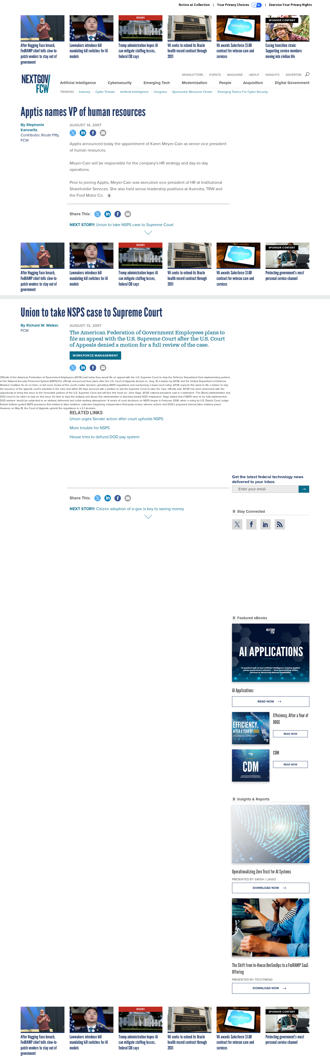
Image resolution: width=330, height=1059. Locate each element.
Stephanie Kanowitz (32, 127)
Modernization (194, 83)
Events (215, 74)
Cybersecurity (120, 83)
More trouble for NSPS (90, 428)
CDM (276, 753)
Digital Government (292, 83)
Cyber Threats (105, 91)
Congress (160, 91)
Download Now (266, 888)
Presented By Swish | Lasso (254, 879)
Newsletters (192, 74)
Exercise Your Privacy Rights (290, 5)
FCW (25, 140)
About (254, 74)
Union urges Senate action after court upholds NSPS (116, 419)
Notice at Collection (194, 5)
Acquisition (253, 83)
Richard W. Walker (42, 325)
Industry (84, 91)
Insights (272, 74)
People (225, 83)
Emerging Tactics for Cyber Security (243, 91)
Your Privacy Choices (233, 5)
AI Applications (242, 690)
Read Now (266, 701)
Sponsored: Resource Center (192, 91)
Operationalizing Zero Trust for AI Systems (261, 871)
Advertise (294, 74)
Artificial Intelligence (78, 83)
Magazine (235, 74)
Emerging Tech (157, 83)
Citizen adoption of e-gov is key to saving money (140, 509)
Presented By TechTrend (252, 979)
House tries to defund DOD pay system (104, 437)
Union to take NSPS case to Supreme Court (135, 225)
